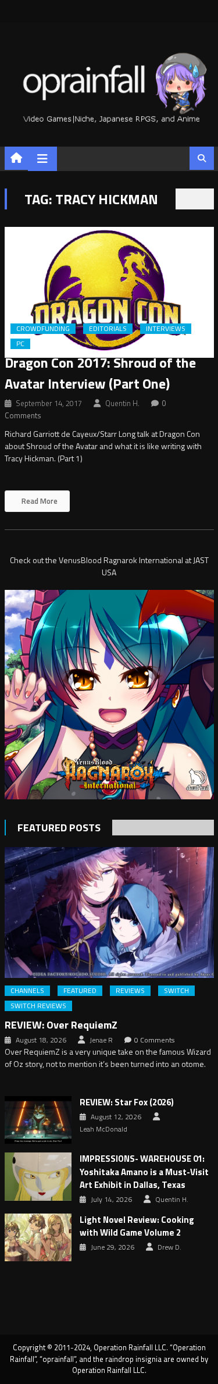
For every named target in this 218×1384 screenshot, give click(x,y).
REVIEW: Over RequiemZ (61, 1025)
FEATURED (80, 990)
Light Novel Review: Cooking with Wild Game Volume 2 (137, 1227)
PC (20, 344)
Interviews (165, 328)
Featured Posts (59, 827)
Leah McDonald (103, 1129)
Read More (39, 501)
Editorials (108, 328)
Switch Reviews (38, 1006)
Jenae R (101, 1040)
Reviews (130, 990)
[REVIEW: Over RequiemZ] (109, 912)
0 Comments (154, 1040)
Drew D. (169, 1247)
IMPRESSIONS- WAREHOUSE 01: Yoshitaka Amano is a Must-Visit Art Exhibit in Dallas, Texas (144, 1171)
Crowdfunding (43, 328)
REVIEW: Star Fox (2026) (127, 1102)
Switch (176, 990)
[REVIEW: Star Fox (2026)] (38, 1120)
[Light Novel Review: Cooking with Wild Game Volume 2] (38, 1237)
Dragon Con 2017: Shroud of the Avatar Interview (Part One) (100, 373)
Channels (27, 990)
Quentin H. (122, 403)
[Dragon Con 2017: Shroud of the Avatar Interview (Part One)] (109, 292)
